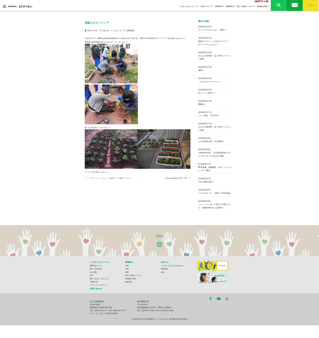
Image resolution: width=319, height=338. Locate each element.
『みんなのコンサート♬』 (210, 81)
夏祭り (201, 70)
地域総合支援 (262, 6)
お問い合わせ (96, 288)
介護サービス (205, 6)
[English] (259, 1)
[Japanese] (264, 1)
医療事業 (229, 6)
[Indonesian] (261, 1)
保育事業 (218, 6)
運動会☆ (202, 104)
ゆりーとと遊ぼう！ (207, 92)
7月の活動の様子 (205, 181)
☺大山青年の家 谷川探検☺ (211, 141)
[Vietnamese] (267, 1)
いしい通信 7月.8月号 (208, 115)
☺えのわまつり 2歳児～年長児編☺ (214, 193)
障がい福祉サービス (245, 6)
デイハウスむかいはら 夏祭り (212, 29)
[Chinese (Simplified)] (256, 1)
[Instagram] (159, 244)
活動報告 (130, 30)
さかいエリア (119, 30)
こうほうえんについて (187, 6)
